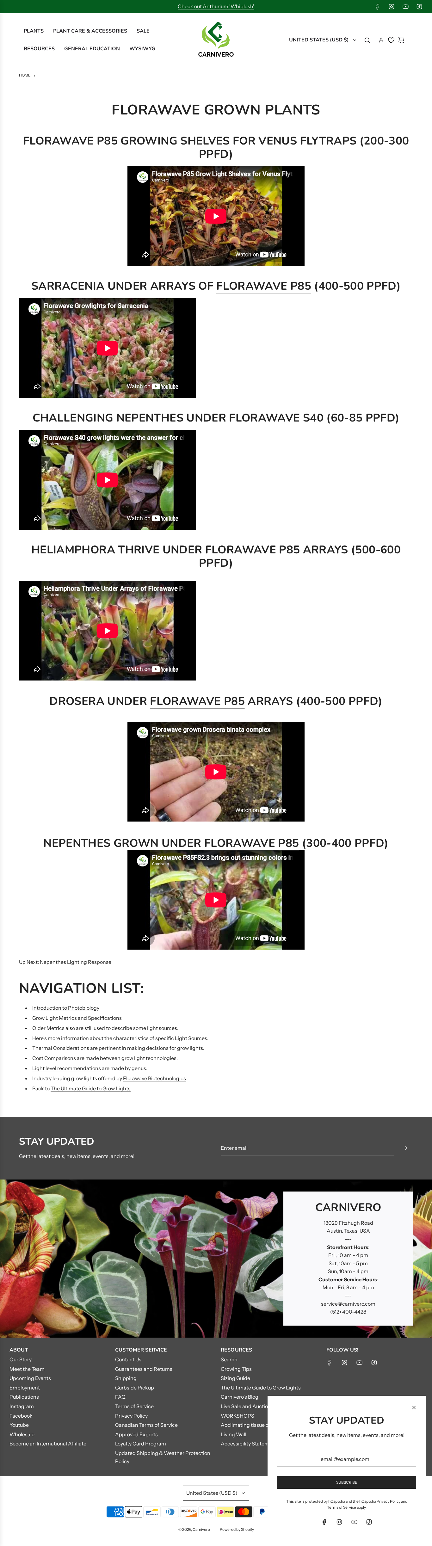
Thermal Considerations (60, 1048)
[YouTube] (405, 6)
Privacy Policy (388, 1501)
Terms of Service (341, 1507)
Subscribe (346, 1482)
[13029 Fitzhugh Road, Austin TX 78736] (216, 1259)
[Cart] (401, 40)
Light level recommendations (66, 1068)
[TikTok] (419, 6)
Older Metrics (48, 1028)
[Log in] (381, 40)
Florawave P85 (70, 140)
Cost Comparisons (54, 1058)
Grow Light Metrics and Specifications (77, 1018)
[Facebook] (378, 6)
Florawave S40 (276, 417)
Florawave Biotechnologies (154, 1078)
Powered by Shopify (237, 1529)
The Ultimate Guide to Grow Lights (91, 1088)
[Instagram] (391, 6)
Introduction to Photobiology (65, 1008)
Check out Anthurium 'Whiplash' (216, 6)
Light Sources (191, 1038)
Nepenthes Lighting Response (75, 962)
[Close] (414, 1407)
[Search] (367, 40)
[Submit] (406, 1148)
